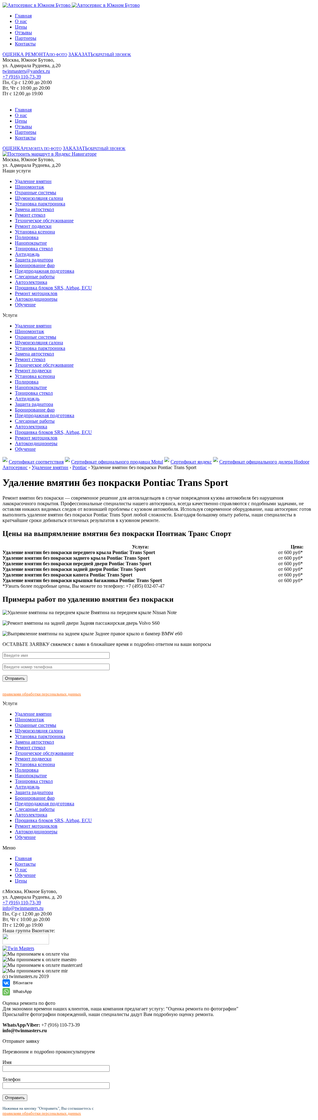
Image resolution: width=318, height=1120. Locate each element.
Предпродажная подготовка (44, 271)
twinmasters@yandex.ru (26, 71)
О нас (21, 21)
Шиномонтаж (29, 187)
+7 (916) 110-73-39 (21, 76)
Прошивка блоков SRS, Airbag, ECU (53, 287)
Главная (23, 15)
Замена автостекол (34, 209)
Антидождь (27, 254)
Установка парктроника (40, 203)
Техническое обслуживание (44, 220)
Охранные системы (35, 192)
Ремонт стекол (30, 215)
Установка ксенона (35, 231)
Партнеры (25, 38)
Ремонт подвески (33, 226)
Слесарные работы (35, 276)
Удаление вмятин (33, 181)
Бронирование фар (35, 265)
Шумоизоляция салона (39, 198)
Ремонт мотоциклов (36, 293)
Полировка (27, 237)
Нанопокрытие (31, 243)
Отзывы (23, 32)
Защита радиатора (34, 259)
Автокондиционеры (36, 299)
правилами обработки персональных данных (41, 694)
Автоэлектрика (31, 282)
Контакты (25, 43)
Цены (21, 27)
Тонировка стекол (34, 248)
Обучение (25, 304)
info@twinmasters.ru (22, 908)
